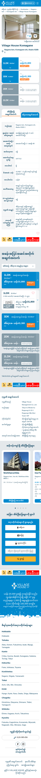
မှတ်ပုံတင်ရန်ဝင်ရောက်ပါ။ (21, 750)
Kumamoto (23, 722)
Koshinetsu (7, 672)
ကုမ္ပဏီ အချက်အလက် (13, 762)
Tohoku (5, 640)
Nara (15, 694)
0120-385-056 (22, 737)
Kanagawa (24, 656)
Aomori (9, 645)
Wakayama (33, 694)
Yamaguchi (6, 705)
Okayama (14, 702)
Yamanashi (19, 676)
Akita (4, 645)
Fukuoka (5, 722)
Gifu (8, 685)
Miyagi (30, 645)
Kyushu (5, 718)
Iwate (25, 645)
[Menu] (37, 3)
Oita (11, 725)
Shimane (22, 702)
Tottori (29, 702)
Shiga (26, 694)
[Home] (20, 586)
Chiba (4, 656)
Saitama (32, 656)
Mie (12, 685)
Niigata (11, 676)
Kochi (17, 714)
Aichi (4, 685)
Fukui (4, 667)
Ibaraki (16, 656)
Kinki (4, 689)
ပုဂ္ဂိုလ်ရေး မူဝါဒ (12, 765)
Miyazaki (31, 722)
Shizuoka (18, 685)
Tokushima (24, 714)
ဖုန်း (4, 240)
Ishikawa (10, 667)
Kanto (4, 652)
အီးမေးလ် (9, 240)
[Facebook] (18, 744)
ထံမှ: (21, 60)
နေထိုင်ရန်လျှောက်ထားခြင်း (32, 240)
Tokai (4, 680)
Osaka (20, 694)
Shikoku (5, 709)
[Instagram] (23, 744)
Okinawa (17, 725)
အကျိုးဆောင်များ (28, 765)
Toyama (18, 667)
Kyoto (10, 694)
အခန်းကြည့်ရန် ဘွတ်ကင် (19, 240)
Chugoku (6, 698)
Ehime (4, 714)
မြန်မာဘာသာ (28, 3)
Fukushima (17, 645)
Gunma (10, 656)
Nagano (5, 676)
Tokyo (10, 659)
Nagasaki (5, 725)
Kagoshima (13, 722)
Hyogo (4, 694)
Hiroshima (6, 702)
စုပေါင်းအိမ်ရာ (30, 762)
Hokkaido (6, 632)
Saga (24, 725)
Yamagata (6, 647)
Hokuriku (6, 663)
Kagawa (11, 714)
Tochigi (4, 659)
